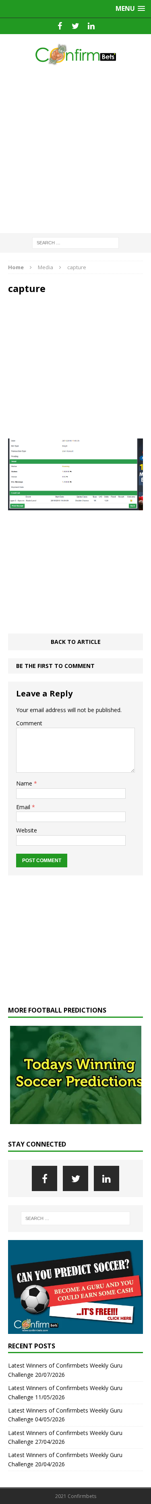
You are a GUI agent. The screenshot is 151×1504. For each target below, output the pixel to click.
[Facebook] (60, 26)
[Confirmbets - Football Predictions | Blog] (75, 54)
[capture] (75, 505)
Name (25, 783)
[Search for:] (75, 242)
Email (24, 807)
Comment (29, 723)
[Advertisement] (75, 150)
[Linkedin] (91, 26)
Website (26, 830)
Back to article (76, 641)
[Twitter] (75, 26)
